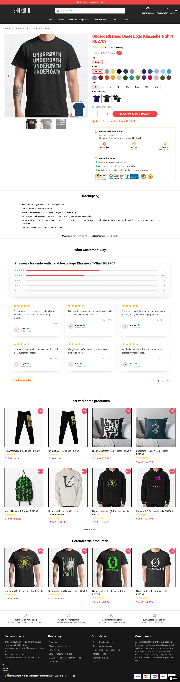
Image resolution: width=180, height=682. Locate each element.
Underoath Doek (22, 28)
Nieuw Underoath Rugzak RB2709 (21, 511)
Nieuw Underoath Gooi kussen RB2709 (111, 451)
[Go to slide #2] (46, 124)
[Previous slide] (9, 76)
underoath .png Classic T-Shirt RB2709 (67, 591)
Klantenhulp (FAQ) (101, 658)
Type (94, 58)
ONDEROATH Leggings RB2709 (64, 451)
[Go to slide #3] (61, 124)
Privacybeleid (54, 650)
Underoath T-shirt (41, 28)
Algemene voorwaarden (59, 646)
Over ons (53, 642)
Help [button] (175, 678)
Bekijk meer (90, 530)
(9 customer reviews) (114, 47)
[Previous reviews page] (153, 380)
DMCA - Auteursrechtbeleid (60, 654)
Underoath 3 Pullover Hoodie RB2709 (154, 511)
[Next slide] (83, 76)
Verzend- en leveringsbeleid (104, 642)
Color (94, 67)
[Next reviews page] (167, 380)
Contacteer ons (99, 654)
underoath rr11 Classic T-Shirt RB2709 (23, 591)
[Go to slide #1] (31, 124)
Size (94, 82)
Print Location (98, 91)
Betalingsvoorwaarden (102, 646)
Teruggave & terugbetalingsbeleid (107, 650)
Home (7, 28)
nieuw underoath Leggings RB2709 (22, 451)
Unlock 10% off (5, 669)
